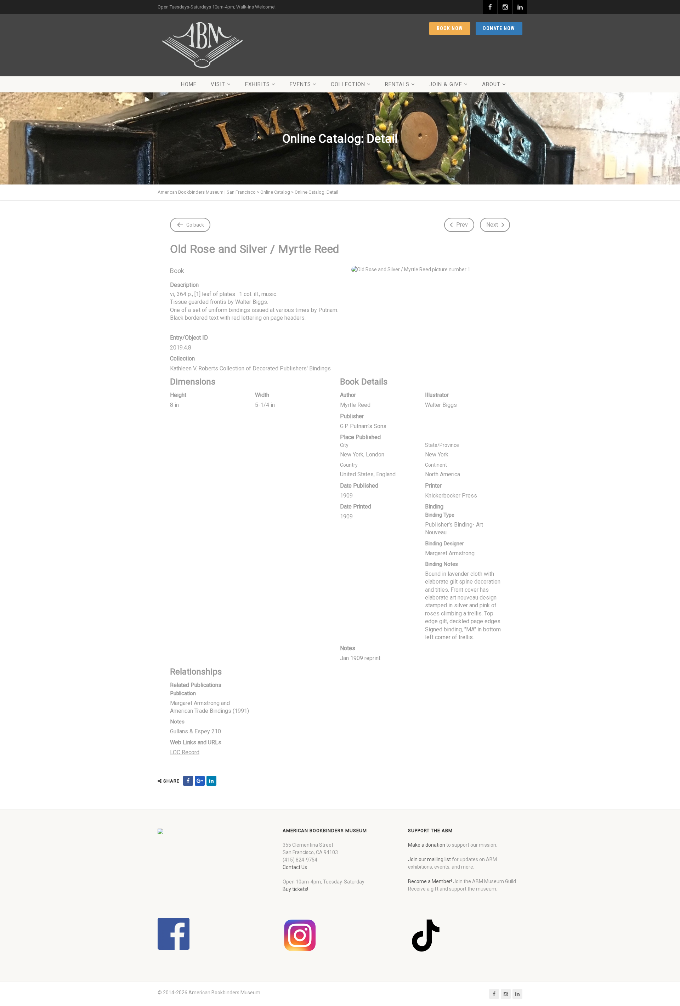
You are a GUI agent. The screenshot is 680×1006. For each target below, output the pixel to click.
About (491, 84)
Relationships (196, 672)
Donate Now (499, 28)
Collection (348, 84)
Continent (436, 465)
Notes (347, 648)
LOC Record (184, 752)
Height (178, 395)
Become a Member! (430, 881)
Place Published (360, 437)
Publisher (352, 416)
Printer (433, 485)
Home (189, 84)
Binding (434, 506)
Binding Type (439, 515)
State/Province (442, 445)
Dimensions (192, 382)
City (344, 445)
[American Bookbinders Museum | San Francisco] (202, 45)
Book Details (363, 382)
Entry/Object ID (189, 337)
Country (349, 465)
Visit (218, 84)
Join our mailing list (429, 859)
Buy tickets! (295, 889)
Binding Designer (444, 543)
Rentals (397, 84)
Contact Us (295, 867)
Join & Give (445, 84)
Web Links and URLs (195, 742)
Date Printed (355, 506)
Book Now (450, 28)
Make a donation (426, 845)
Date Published (359, 485)
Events (300, 84)
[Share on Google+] (200, 781)
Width (262, 395)
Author (348, 395)
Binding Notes (441, 564)
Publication (183, 693)
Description (184, 285)
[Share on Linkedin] (211, 781)
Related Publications (195, 685)
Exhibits (257, 84)
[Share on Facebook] (188, 781)
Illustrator (437, 395)
